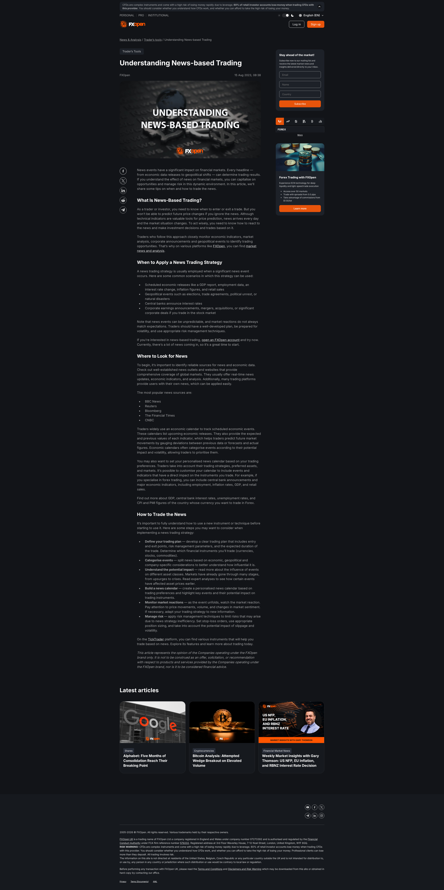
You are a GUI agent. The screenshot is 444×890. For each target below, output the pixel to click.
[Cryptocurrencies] (312, 121)
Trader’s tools (153, 39)
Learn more (300, 208)
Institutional (158, 15)
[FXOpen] (133, 24)
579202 (184, 842)
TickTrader (156, 639)
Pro (141, 15)
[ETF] (296, 121)
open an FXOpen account (221, 340)
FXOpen (219, 246)
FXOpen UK (126, 839)
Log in (297, 24)
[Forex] (280, 121)
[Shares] (288, 121)
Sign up (316, 24)
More (300, 135)
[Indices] (320, 121)
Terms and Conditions (210, 868)
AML (155, 881)
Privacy (123, 881)
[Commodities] (304, 121)
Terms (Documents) (140, 881)
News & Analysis (130, 39)
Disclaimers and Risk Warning (244, 868)
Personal (127, 15)
